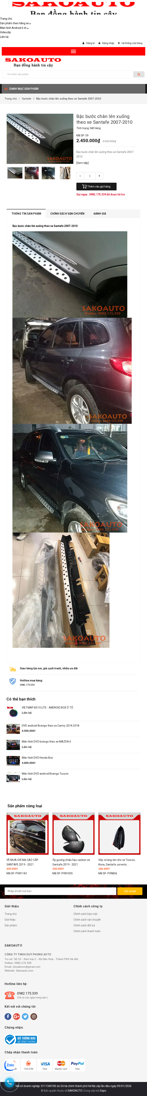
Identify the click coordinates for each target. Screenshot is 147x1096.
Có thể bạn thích (21, 699)
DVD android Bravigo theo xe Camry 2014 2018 (50, 725)
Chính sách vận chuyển (87, 919)
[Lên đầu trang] (138, 1084)
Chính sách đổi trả (84, 925)
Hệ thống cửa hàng (132, 43)
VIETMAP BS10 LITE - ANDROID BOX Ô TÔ (47, 707)
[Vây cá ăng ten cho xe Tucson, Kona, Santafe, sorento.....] (73, 833)
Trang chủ (6, 18)
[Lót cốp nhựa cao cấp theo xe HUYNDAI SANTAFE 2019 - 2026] (119, 833)
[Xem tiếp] (82, 162)
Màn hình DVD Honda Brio (37, 757)
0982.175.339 (98, 194)
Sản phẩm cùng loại (24, 806)
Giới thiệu (10, 919)
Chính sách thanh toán (87, 931)
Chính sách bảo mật (85, 913)
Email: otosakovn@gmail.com (22, 966)
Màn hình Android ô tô (13, 27)
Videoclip (5, 32)
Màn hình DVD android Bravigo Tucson (45, 773)
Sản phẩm (11, 925)
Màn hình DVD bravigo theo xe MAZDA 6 (46, 741)
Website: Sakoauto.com (19, 970)
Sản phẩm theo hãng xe (14, 23)
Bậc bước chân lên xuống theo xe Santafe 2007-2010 (45, 225)
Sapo (103, 1090)
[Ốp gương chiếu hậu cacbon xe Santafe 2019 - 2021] (28, 833)
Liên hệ (4, 36)
